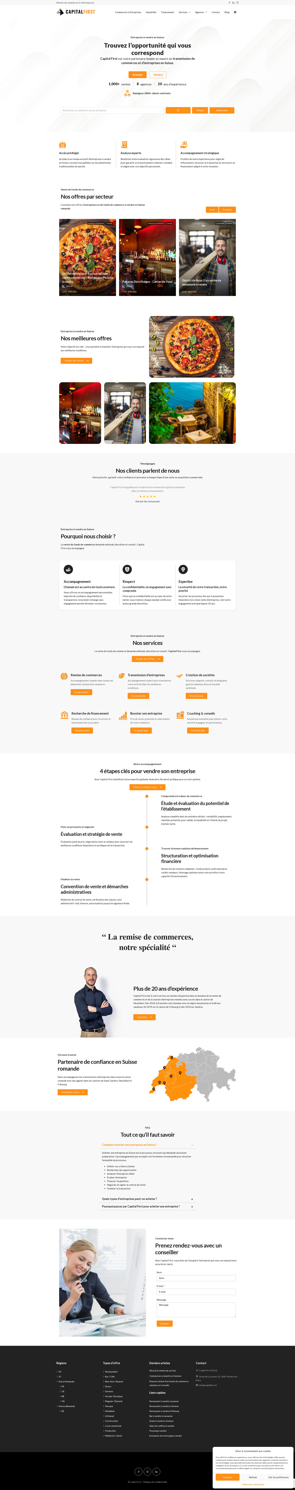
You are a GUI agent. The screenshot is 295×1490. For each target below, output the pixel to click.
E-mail (160, 1286)
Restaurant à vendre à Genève (164, 1406)
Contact (216, 12)
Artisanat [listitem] (109, 1416)
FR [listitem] (63, 1386)
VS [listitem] (60, 1371)
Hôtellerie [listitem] (110, 1411)
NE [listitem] (63, 1396)
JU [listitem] (60, 1376)
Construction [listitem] (111, 1421)
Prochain (227, 209)
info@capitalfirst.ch (208, 1385)
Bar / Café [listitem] (110, 1376)
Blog (226, 12)
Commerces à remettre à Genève (165, 1376)
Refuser (253, 1477)
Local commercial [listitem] (113, 1426)
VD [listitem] (63, 1401)
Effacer (200, 110)
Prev (212, 209)
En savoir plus (81, 692)
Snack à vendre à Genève (161, 1421)
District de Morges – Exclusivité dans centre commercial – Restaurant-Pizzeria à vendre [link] (87, 277)
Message (161, 1299)
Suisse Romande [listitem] (66, 1381)
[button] (147, 1145)
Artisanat (113, 387)
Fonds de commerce (96, 223)
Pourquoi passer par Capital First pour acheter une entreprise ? (141, 1206)
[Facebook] (138, 1472)
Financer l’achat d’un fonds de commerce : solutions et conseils (169, 1383)
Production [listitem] (110, 1430)
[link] (87, 257)
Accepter (227, 1477)
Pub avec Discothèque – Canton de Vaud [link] (147, 281)
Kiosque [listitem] (109, 1406)
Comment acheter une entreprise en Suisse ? (129, 1144)
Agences (199, 12)
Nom (159, 1272)
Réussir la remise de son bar (162, 1370)
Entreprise (219, 223)
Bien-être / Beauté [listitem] (114, 1381)
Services (183, 12)
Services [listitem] (109, 1391)
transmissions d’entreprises (96, 1076)
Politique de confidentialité (253, 1484)
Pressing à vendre (158, 1430)
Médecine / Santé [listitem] (113, 1435)
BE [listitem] (63, 1411)
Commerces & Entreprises (128, 12)
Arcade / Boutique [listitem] (114, 1396)
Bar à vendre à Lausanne (161, 1416)
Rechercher (222, 110)
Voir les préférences (278, 1477)
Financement (167, 12)
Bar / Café (69, 387)
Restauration (160, 321)
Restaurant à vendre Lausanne (164, 1401)
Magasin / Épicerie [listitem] (113, 1401)
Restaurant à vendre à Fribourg (164, 1411)
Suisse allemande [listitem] (67, 1406)
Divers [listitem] (108, 1386)
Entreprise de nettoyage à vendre (165, 1435)
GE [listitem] (63, 1391)
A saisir (109, 223)
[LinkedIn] (156, 1472)
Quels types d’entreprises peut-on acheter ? (129, 1199)
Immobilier (151, 12)
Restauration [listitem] (111, 1371)
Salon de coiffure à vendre (161, 1426)
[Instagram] (147, 1472)
